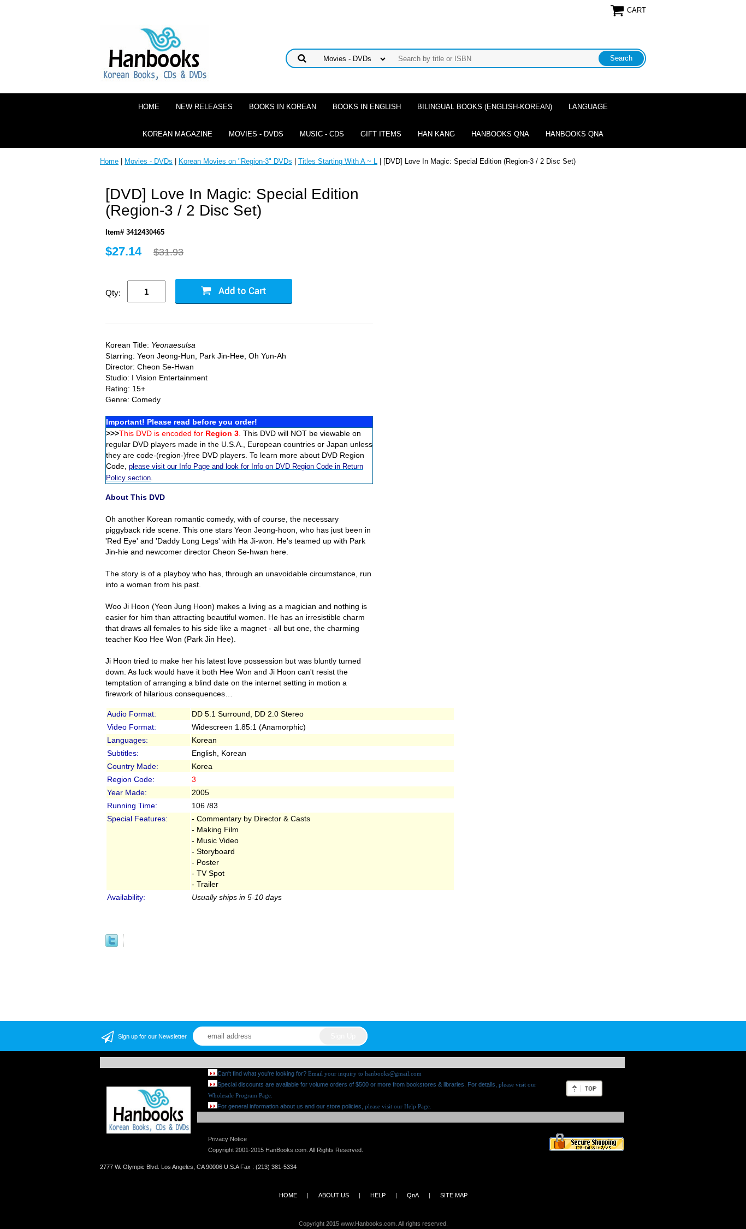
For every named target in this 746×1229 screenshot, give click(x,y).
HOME (288, 1195)
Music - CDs (322, 134)
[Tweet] (111, 944)
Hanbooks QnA (500, 134)
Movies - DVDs (256, 134)
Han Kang (436, 134)
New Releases (204, 107)
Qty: (113, 292)
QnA (413, 1195)
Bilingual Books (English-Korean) (484, 107)
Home (148, 107)
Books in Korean (282, 107)
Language (588, 107)
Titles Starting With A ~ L (337, 161)
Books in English (367, 107)
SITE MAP (453, 1195)
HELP (378, 1195)
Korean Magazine (177, 134)
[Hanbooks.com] (154, 53)
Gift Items (380, 134)
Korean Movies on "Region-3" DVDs (235, 161)
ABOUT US (333, 1195)
